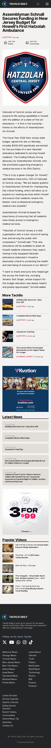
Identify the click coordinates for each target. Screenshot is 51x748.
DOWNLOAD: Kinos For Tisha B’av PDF (21, 427)
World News (34, 669)
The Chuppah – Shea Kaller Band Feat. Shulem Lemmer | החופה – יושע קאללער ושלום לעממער (30, 578)
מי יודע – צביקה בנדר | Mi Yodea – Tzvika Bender (27, 556)
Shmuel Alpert (25, 357)
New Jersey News (11, 662)
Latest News (35, 652)
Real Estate (34, 665)
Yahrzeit (32, 655)
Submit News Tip (10, 718)
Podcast (33, 686)
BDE (30, 679)
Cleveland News (10, 676)
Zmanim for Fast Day (25, 332)
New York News (10, 665)
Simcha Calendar (10, 699)
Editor (7, 37)
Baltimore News (10, 652)
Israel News (8, 672)
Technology (34, 672)
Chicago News (9, 655)
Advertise (7, 722)
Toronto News (9, 659)
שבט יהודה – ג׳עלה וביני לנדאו (25, 565)
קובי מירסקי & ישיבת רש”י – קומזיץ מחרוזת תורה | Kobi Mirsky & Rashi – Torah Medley (29, 588)
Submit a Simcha (10, 702)
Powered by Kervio (25, 742)
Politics (32, 662)
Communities (8, 715)
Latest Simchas (9, 695)
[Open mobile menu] (47, 4)
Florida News (8, 682)
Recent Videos (9, 712)
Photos (32, 676)
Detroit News (8, 669)
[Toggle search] (38, 4)
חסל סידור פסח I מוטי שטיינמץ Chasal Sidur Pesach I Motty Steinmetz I (31, 546)
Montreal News (9, 679)
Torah (31, 659)
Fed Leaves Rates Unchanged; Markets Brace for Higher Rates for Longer (30, 350)
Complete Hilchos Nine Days (28, 316)
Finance (32, 682)
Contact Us (7, 725)
